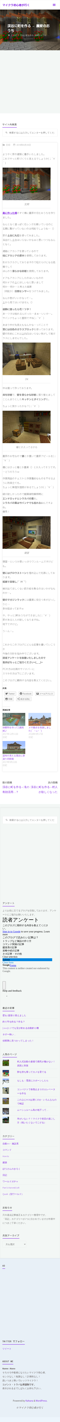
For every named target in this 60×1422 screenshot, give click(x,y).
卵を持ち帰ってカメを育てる (31, 1071)
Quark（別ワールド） (13, 1194)
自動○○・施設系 (11, 1143)
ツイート (6, 1348)
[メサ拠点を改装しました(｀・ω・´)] (39, 719)
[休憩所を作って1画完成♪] (14, 719)
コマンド (7, 1149)
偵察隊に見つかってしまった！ (18, 1040)
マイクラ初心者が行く (16, 5)
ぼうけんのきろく (11, 1168)
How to (6, 1156)
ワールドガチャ (10, 1181)
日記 (15, 35)
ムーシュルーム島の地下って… (32, 1109)
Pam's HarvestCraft (11, 1187)
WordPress (41, 1400)
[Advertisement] (30, 82)
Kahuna (29, 1400)
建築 (5, 1162)
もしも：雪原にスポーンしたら (32, 1080)
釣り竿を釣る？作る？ (14, 1021)
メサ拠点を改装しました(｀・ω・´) (39, 729)
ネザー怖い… (9, 1034)
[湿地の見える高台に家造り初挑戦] (14, 747)
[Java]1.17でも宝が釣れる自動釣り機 (21, 1028)
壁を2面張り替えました (14, 1015)
